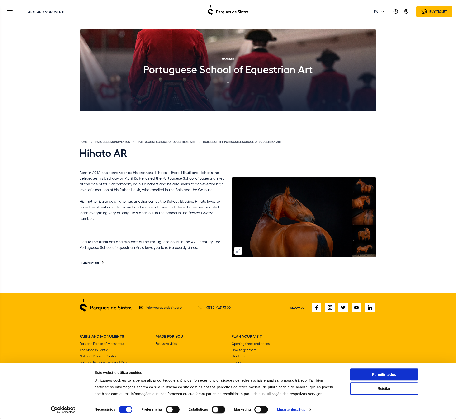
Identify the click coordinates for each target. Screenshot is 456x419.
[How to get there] (406, 11)
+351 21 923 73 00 (218, 307)
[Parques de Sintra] (228, 14)
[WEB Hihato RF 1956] (364, 201)
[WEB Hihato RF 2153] (364, 249)
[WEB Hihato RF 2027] (364, 217)
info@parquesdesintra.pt (164, 307)
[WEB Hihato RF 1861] (292, 217)
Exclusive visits (166, 344)
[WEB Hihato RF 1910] (364, 185)
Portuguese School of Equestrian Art (166, 141)
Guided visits (241, 356)
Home (83, 141)
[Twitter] (343, 307)
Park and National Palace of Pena (104, 362)
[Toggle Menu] (9, 12)
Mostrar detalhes (291, 410)
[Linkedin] (370, 307)
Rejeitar (384, 388)
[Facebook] (316, 307)
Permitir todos (384, 374)
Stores (236, 362)
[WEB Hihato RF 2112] (364, 233)
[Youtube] (356, 307)
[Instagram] (330, 307)
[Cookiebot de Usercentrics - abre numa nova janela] (63, 409)
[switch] (173, 409)
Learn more (90, 262)
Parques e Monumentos (112, 141)
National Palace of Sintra (98, 356)
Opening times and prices (251, 344)
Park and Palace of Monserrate (102, 344)
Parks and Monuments (46, 12)
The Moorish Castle (94, 350)
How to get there (244, 350)
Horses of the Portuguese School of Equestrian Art (242, 141)
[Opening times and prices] (395, 11)
